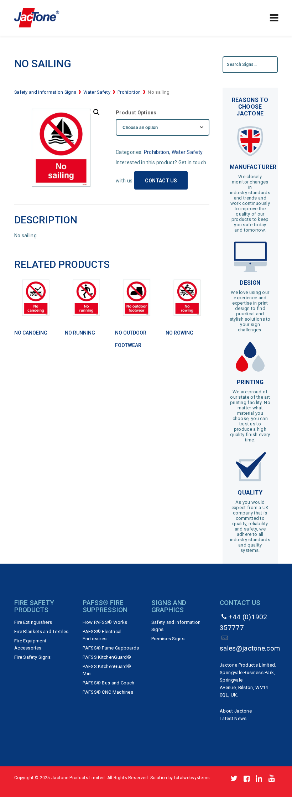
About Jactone (236, 711)
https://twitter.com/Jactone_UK (234, 778)
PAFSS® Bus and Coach (108, 682)
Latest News (233, 718)
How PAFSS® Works (105, 622)
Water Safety (96, 92)
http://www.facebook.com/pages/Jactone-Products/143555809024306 (246, 778)
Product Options (136, 112)
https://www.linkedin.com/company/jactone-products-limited (259, 778)
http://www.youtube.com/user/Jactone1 (271, 778)
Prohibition (129, 92)
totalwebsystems (192, 777)
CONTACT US (161, 180)
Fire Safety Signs (32, 657)
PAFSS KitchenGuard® (107, 657)
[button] (96, 112)
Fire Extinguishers (33, 622)
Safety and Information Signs (45, 92)
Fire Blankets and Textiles (41, 631)
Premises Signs (167, 638)
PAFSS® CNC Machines (108, 692)
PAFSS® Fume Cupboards (111, 648)
